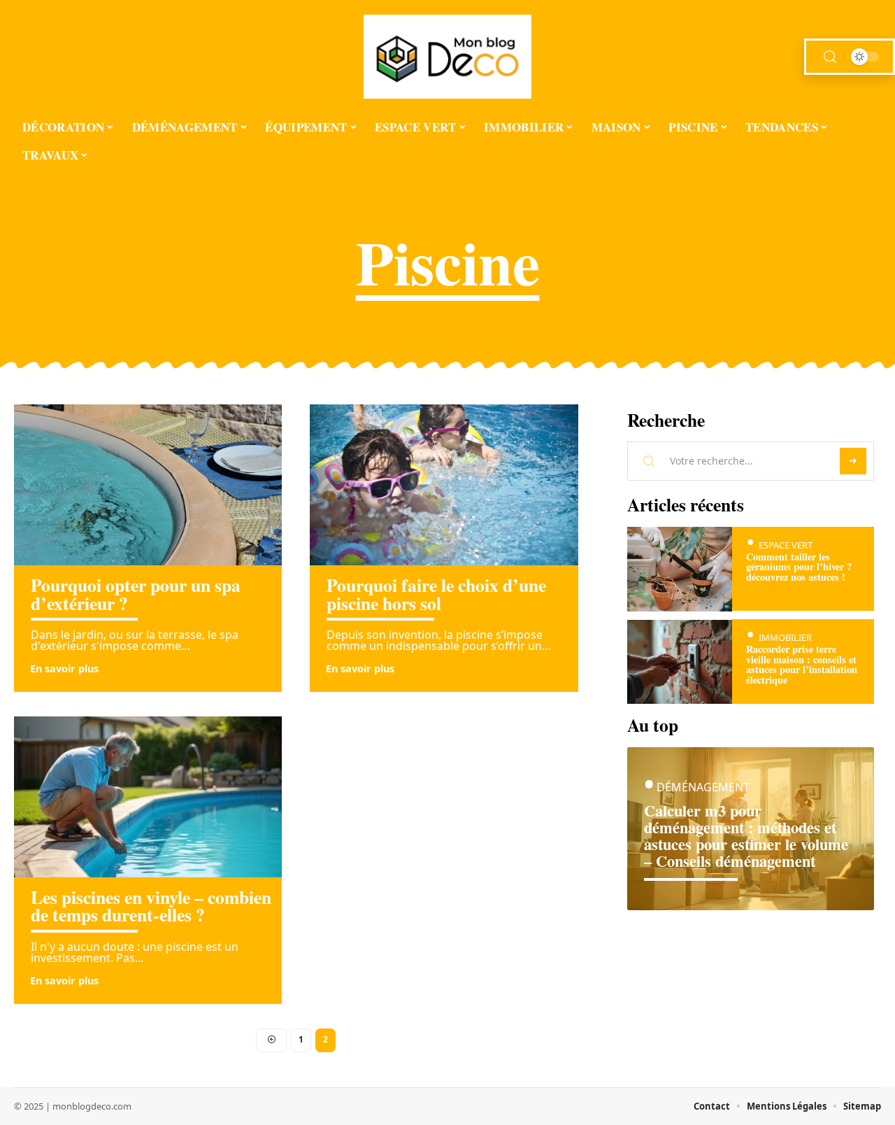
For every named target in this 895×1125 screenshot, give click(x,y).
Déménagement (703, 787)
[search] (830, 57)
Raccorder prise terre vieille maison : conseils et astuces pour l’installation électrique (801, 664)
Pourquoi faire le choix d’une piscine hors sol (436, 594)
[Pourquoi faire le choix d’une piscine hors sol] (444, 484)
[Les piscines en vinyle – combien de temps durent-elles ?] (148, 796)
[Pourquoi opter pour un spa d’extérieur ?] (148, 484)
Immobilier (785, 638)
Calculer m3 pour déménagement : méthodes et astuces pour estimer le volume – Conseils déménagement (746, 835)
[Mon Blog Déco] (447, 57)
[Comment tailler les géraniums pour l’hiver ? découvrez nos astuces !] (680, 569)
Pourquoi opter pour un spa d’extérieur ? (136, 594)
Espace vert (785, 545)
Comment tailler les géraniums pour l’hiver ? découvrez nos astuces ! (799, 566)
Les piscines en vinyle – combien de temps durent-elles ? (151, 906)
